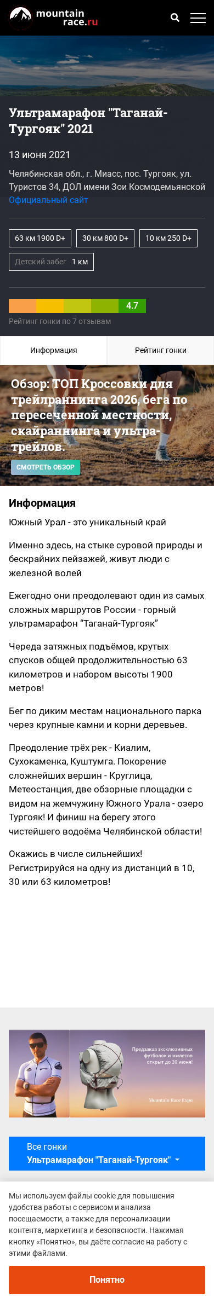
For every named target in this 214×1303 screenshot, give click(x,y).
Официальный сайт (48, 200)
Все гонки (99, 1153)
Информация (53, 350)
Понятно (107, 1280)
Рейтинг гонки (161, 350)
